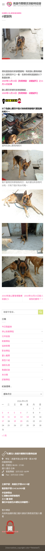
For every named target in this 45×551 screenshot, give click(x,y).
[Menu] (3, 4)
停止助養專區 (8, 331)
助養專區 (5, 13)
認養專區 (6, 379)
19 (15, 421)
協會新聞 (6, 346)
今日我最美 (7, 326)
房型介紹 (6, 360)
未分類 (5, 374)
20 (21, 421)
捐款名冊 (6, 365)
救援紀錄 (6, 370)
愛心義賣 (6, 355)
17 (3, 421)
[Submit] (40, 312)
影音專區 (6, 350)
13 (21, 417)
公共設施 (6, 336)
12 (15, 417)
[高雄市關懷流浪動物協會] (24, 4)
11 (9, 417)
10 (3, 417)
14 (27, 417)
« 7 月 (4, 435)
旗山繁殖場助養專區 (14, 13)
